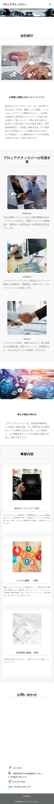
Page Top (27, 796)
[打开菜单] (49, 4)
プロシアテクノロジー (14, 4)
